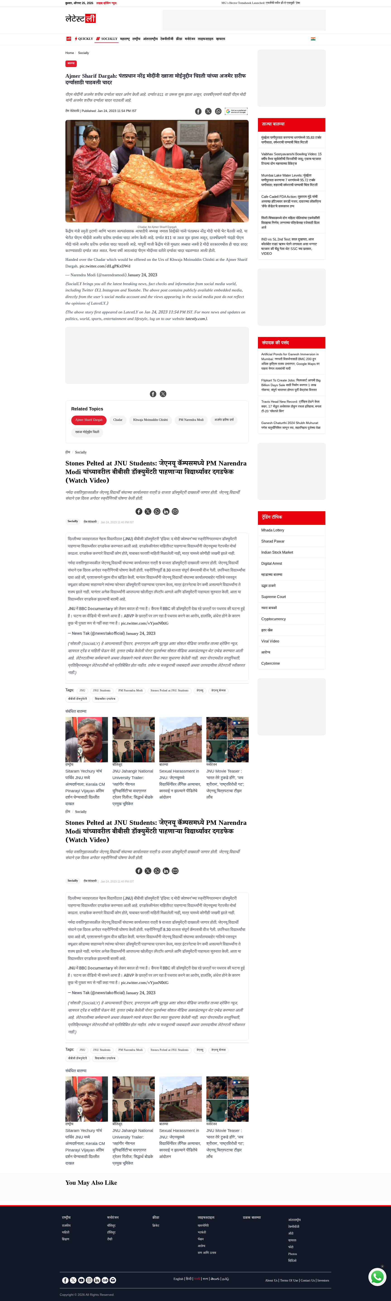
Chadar (117, 420)
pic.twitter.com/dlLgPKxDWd (105, 267)
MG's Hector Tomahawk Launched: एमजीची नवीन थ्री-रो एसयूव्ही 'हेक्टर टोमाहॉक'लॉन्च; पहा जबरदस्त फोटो (247, 3)
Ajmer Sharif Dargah (89, 420)
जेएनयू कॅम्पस (218, 691)
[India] (313, 39)
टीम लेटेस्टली (72, 111)
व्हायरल (220, 39)
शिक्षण (65, 1239)
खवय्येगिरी (203, 1226)
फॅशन (201, 1239)
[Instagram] (89, 1280)
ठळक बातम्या (252, 1218)
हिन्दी (188, 1279)
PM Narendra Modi (191, 420)
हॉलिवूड (111, 1233)
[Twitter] (148, 511)
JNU (82, 691)
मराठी (197, 1279)
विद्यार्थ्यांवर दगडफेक (105, 699)
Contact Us (308, 1281)
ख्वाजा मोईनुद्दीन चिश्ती (87, 432)
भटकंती (202, 1233)
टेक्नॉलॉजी (166, 39)
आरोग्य (201, 1246)
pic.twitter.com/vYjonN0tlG (145, 624)
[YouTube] (81, 1280)
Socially (109, 39)
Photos (292, 1254)
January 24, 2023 (142, 275)
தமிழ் (225, 1279)
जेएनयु (200, 691)
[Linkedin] (166, 511)
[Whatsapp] (157, 511)
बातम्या (71, 64)
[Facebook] (139, 511)
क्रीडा (179, 39)
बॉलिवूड (117, 765)
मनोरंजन (190, 39)
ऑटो (290, 1234)
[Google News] (105, 1280)
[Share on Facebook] (153, 393)
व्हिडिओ (292, 1261)
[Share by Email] (175, 511)
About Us (271, 1281)
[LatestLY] (80, 21)
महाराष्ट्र (125, 39)
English (178, 1279)
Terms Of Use (289, 1281)
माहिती (65, 1233)
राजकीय (66, 1226)
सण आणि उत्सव (207, 1253)
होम (67, 453)
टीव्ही (109, 1239)
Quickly (85, 39)
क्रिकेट (156, 1226)
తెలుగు (215, 1279)
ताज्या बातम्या (273, 124)
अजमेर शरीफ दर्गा (224, 420)
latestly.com (195, 319)
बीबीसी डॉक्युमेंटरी (77, 699)
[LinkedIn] (97, 1280)
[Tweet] (163, 393)
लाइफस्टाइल (205, 39)
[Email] (113, 1280)
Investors (323, 1281)
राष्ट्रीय (136, 39)
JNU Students (102, 691)
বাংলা (205, 1279)
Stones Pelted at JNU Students (170, 691)
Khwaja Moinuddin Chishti (150, 420)
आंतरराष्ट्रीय (150, 39)
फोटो (290, 1247)
